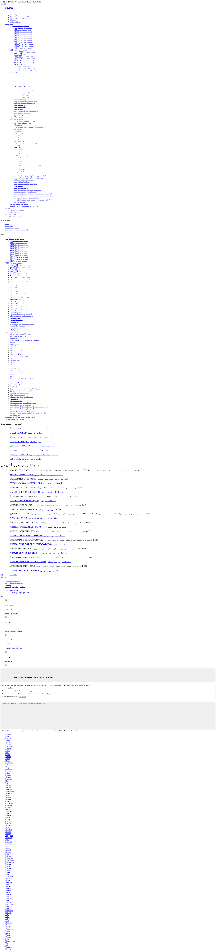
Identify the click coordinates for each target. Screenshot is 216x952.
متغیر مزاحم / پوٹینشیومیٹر (27, 190)
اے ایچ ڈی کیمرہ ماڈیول (25, 68)
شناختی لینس (20, 99)
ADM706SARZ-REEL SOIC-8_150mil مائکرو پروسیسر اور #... (40, 561)
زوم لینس (18, 109)
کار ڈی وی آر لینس (22, 80)
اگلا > (14, 575)
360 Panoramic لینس (22, 86)
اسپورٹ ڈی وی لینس (23, 95)
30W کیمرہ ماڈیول (22, 30)
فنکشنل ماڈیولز (21, 182)
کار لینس (18, 78)
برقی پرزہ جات (16, 119)
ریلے (16, 139)
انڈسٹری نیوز (16, 212)
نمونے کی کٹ (19, 202)
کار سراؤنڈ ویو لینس (24, 84)
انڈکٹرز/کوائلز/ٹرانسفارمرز (28, 165)
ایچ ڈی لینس (19, 115)
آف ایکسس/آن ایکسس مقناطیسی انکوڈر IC (32, 200)
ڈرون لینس (19, 88)
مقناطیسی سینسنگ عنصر (25, 192)
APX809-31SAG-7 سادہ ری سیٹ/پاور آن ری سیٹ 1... (34, 518)
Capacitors (18, 125)
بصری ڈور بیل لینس (23, 97)
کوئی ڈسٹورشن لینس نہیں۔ (26, 111)
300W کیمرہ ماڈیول (23, 36)
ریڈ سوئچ (18, 186)
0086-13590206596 (12, 590)
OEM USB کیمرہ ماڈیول (25, 64)
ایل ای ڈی (18, 149)
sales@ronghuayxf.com (20, 593)
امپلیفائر (19, 157)
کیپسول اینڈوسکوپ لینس (25, 101)
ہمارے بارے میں (12, 14)
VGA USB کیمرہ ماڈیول (25, 54)
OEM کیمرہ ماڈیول (23, 48)
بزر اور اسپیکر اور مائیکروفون (29, 178)
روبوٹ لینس (19, 105)
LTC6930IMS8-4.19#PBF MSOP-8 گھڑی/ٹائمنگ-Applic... (37, 483)
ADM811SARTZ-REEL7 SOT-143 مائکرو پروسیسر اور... (37, 535)
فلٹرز (17, 153)
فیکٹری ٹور (15, 22)
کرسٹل (17, 145)
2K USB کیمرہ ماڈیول (24, 60)
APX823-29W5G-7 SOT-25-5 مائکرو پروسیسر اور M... (36, 509)
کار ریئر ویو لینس (23, 82)
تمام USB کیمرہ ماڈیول (25, 52)
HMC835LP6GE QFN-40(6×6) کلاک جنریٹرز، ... (33, 500)
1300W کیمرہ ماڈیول (23, 44)
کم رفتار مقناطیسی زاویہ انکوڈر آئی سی (33, 194)
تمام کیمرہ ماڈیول (23, 28)
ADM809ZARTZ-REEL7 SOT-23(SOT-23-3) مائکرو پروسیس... (39, 544)
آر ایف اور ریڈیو (22, 159)
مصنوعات (9, 24)
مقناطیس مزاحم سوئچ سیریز (26, 198)
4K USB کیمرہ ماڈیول (24, 62)
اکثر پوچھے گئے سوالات (15, 214)
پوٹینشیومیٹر (21, 188)
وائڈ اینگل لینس (22, 113)
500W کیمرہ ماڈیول (23, 40)
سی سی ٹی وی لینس (22, 76)
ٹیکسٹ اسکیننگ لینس (23, 90)
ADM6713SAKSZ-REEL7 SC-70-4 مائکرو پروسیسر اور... (38, 527)
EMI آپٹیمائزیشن (22, 155)
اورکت (17, 151)
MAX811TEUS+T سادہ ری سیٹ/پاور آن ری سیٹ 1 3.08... (36, 474)
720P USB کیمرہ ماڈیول (24, 56)
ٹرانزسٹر (18, 131)
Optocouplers (19, 147)
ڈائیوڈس (18, 129)
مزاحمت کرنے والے (22, 123)
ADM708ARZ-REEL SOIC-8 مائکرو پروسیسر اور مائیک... (38, 553)
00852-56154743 (11, 614)
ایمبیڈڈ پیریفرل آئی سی (25, 143)
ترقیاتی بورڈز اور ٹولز (25, 184)
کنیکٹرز (18, 161)
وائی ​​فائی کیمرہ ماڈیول (25, 70)
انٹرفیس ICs (19, 141)
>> (11, 575)
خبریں (8, 208)
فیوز (16, 135)
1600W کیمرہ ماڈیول (23, 46)
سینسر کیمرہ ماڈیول (19, 26)
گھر (7, 11)
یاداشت (17, 163)
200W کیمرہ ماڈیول (23, 34)
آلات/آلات (18, 174)
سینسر (17, 167)
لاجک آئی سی (19, 171)
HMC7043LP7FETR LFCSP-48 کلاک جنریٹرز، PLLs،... (36, 492)
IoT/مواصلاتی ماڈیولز (24, 180)
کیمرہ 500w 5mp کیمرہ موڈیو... (26, 459)
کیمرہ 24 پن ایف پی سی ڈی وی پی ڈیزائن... (30, 450)
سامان (13, 20)
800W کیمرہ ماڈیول (23, 42)
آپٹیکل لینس (16, 72)
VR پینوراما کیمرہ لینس (25, 103)
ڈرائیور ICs (19, 169)
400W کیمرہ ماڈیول (23, 38)
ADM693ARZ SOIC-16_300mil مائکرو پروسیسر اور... (36, 570)
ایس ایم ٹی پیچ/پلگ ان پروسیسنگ (25, 206)
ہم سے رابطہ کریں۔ (13, 216)
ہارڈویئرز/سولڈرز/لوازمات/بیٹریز (30, 176)
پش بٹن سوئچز (20, 137)
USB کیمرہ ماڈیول (18, 50)
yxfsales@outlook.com (13, 648)
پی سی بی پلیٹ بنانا (19, 204)
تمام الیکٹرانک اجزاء (25, 121)
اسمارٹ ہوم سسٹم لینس (24, 93)
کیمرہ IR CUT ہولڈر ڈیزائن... (25, 441)
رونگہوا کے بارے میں (19, 16)
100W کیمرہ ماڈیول (23, 32)
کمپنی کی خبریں (17, 210)
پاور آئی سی (19, 133)
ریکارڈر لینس (20, 107)
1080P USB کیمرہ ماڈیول (25, 58)
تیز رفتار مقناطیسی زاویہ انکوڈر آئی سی (33, 196)
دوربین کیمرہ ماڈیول (24, 66)
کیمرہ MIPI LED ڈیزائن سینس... (26, 433)
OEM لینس (18, 117)
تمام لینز (19, 74)
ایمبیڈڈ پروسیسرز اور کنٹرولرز (29, 127)
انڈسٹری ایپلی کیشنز (20, 18)
